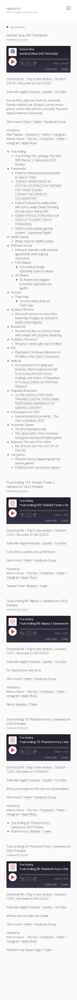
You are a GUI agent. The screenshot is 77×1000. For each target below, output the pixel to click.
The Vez (32, 139)
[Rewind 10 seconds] (22, 63)
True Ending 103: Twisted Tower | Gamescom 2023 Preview (30, 484)
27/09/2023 (22, 728)
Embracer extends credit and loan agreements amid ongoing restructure (36, 254)
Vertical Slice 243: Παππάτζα (26, 35)
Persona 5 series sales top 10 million (38, 344)
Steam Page (33, 950)
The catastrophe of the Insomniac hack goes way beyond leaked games (38, 435)
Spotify (47, 92)
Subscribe (51, 69)
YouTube (60, 92)
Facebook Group (55, 122)
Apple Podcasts (30, 92)
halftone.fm (13, 8)
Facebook (31, 134)
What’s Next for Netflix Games (34, 241)
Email (26, 122)
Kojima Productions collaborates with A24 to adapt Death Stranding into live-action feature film (37, 207)
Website (32, 586)
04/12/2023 (22, 491)
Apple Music (29, 143)
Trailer (44, 586)
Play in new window (39, 79)
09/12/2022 (22, 855)
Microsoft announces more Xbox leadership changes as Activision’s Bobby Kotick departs (36, 318)
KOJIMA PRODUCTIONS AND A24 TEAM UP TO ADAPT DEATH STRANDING (37, 220)
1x (28, 63)
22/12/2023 (22, 39)
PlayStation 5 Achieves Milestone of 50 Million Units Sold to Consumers (37, 354)
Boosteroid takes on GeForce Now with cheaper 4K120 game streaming (38, 333)
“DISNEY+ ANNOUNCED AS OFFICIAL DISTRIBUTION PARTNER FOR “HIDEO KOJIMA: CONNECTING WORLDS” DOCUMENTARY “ (38, 189)
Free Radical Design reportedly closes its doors (36, 269)
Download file (15, 79)
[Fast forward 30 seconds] (35, 63)
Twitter (37, 122)
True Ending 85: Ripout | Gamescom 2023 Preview (36, 603)
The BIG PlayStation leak (30, 429)
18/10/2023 (22, 609)
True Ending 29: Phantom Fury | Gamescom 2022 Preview (31, 825)
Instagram (59, 134)
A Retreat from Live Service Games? (37, 467)
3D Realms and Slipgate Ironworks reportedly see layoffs (35, 284)
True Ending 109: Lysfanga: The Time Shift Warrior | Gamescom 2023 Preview (38, 160)
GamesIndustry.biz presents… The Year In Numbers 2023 (36, 418)
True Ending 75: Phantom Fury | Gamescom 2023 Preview (38, 721)
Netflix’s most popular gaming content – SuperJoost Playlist (33, 230)
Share (64, 69)
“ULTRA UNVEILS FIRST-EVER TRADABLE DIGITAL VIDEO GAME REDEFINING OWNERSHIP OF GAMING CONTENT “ (37, 401)
